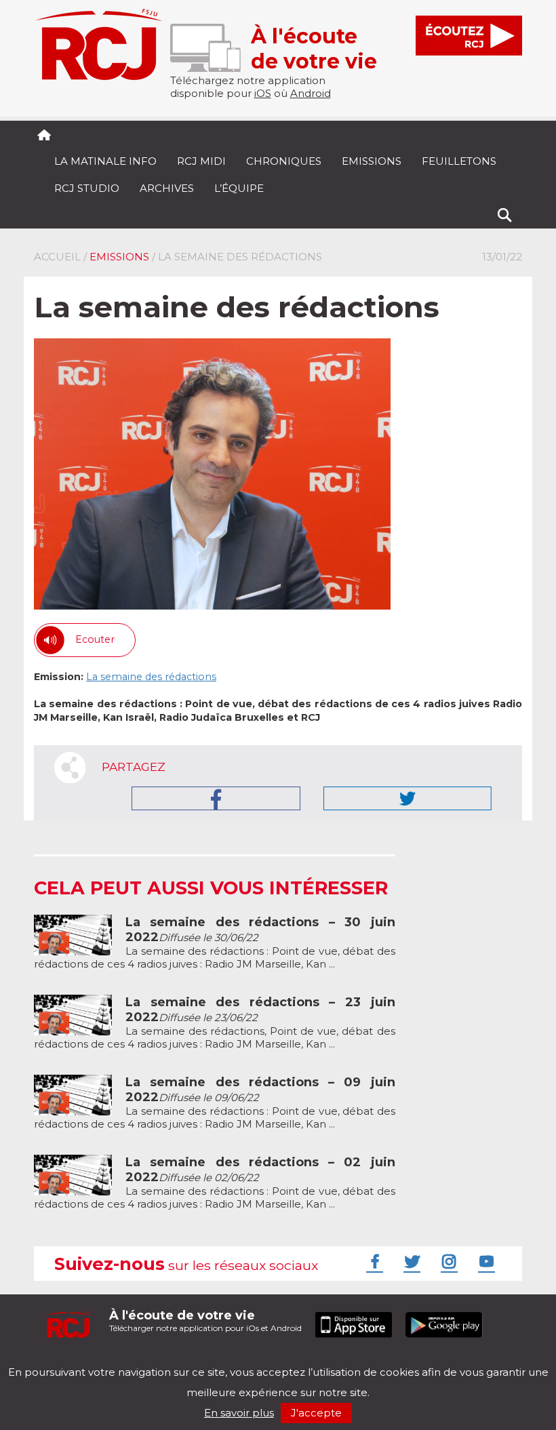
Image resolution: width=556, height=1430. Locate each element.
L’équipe (239, 188)
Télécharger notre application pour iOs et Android (205, 1320)
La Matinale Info (105, 161)
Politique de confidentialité (172, 1360)
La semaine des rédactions (151, 677)
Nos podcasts (262, 1360)
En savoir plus (239, 1412)
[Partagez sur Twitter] (407, 798)
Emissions (371, 161)
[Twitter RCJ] (410, 1261)
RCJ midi (201, 161)
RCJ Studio (86, 188)
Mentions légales (76, 1360)
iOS (262, 93)
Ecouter (95, 639)
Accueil (57, 256)
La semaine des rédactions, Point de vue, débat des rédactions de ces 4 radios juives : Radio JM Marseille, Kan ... (214, 1023)
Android (310, 93)
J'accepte (316, 1412)
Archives (167, 188)
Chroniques (283, 161)
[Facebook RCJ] (373, 1261)
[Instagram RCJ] (447, 1261)
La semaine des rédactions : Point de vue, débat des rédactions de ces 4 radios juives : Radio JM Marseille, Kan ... (214, 943)
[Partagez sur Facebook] (216, 798)
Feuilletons (459, 161)
